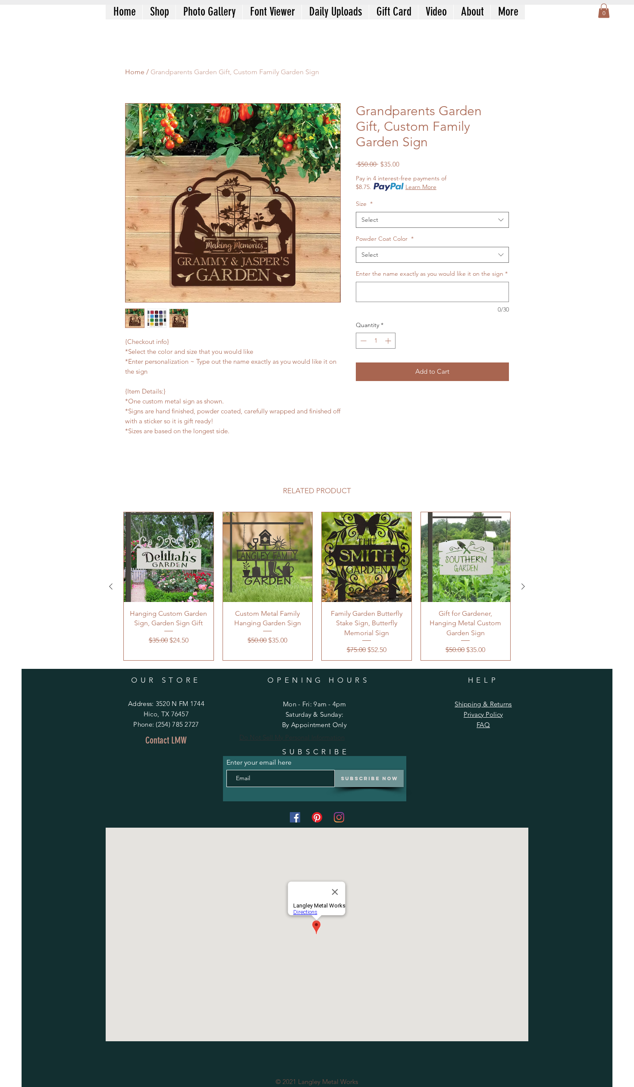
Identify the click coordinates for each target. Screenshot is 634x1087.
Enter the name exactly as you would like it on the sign (432, 273)
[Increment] (388, 340)
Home (134, 72)
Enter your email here (259, 762)
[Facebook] (295, 817)
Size (364, 204)
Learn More (420, 187)
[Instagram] (339, 817)
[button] (604, 10)
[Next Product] (523, 586)
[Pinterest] (317, 817)
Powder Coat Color (385, 239)
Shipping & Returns (483, 704)
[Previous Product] (111, 586)
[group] (317, 586)
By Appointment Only (314, 725)
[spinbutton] (375, 340)
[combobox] (432, 220)
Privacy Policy (483, 714)
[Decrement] (362, 340)
